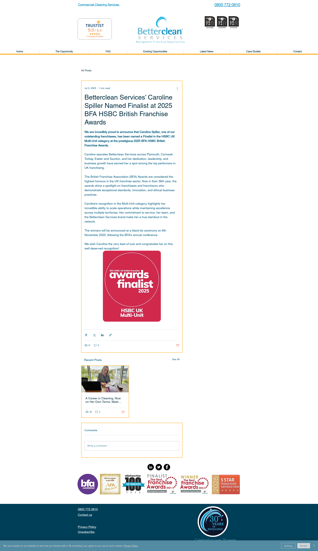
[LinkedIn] (150, 467)
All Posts (86, 70)
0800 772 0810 (227, 4)
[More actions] (177, 88)
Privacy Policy (131, 545)
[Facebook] (167, 467)
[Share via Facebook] (86, 335)
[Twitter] (159, 467)
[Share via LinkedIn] (102, 335)
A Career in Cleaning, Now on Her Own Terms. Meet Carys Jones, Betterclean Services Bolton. (103, 399)
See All (176, 359)
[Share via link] (110, 335)
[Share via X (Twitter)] (94, 335)
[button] (64, 51)
